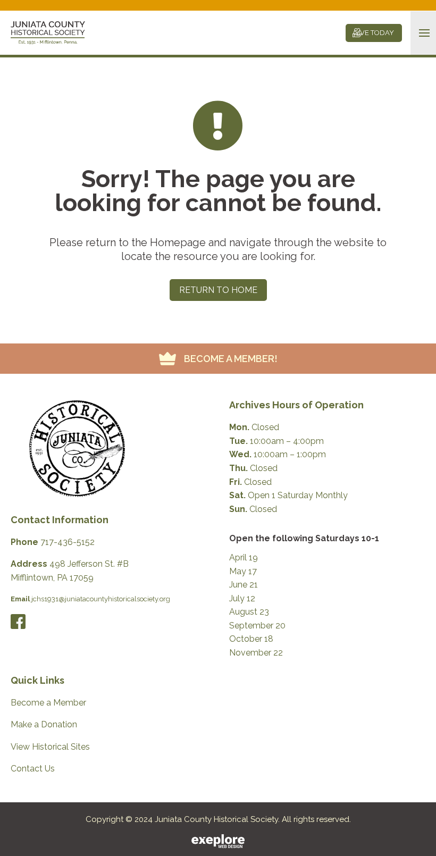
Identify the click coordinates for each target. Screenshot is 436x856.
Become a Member (48, 703)
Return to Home (218, 290)
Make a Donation (44, 724)
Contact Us (33, 768)
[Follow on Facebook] (18, 621)
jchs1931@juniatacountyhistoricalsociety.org (100, 599)
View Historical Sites (50, 747)
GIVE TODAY (374, 33)
